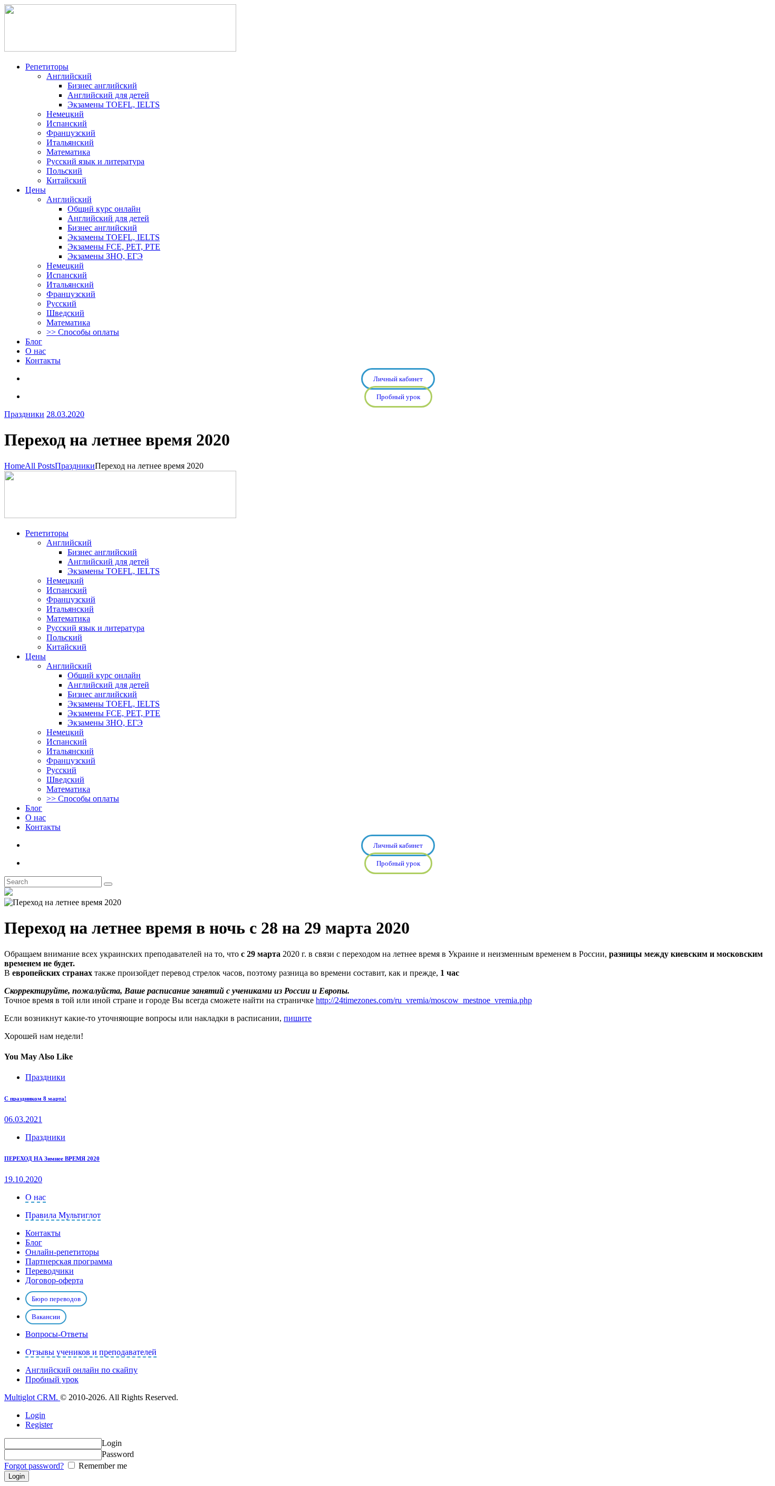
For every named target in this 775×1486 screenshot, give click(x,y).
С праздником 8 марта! (35, 1098)
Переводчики (49, 1270)
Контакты (43, 1233)
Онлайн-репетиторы (62, 1251)
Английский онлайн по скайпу (81, 1369)
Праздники (24, 414)
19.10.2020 (23, 1179)
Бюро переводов (56, 1299)
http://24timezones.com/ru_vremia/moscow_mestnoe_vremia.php (424, 1000)
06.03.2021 (23, 1119)
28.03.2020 (65, 414)
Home (14, 465)
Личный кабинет (398, 379)
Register (39, 1424)
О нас (35, 1197)
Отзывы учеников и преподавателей (91, 1352)
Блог (33, 1242)
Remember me (101, 1465)
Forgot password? (34, 1465)
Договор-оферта (54, 1280)
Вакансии (46, 1317)
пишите (298, 1018)
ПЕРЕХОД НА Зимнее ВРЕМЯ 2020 (52, 1158)
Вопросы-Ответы (56, 1334)
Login (35, 1415)
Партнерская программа (68, 1261)
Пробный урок (398, 397)
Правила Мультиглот (63, 1215)
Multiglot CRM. (32, 1397)
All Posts (40, 465)
